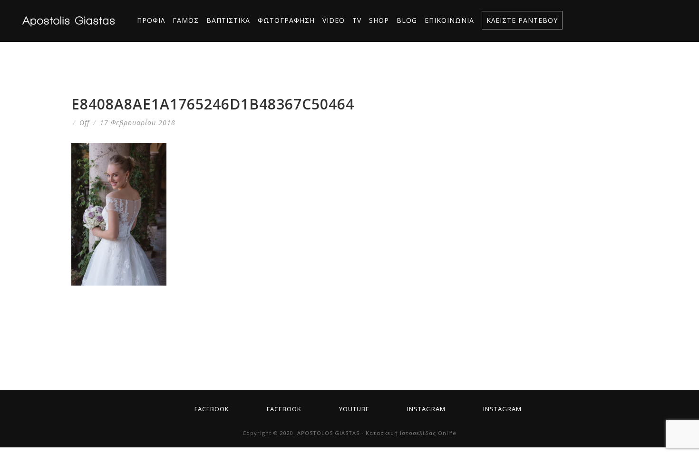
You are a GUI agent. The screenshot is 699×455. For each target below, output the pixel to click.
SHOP (379, 20)
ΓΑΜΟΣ (186, 20)
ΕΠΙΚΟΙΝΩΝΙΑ (449, 20)
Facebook (211, 409)
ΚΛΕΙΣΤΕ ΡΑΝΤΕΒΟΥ (522, 20)
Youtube (354, 409)
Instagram (426, 409)
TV (356, 20)
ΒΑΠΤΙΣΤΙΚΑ (228, 20)
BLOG (407, 20)
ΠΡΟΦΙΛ (151, 20)
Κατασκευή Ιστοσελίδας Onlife (411, 432)
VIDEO (333, 20)
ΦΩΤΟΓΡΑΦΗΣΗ (286, 20)
